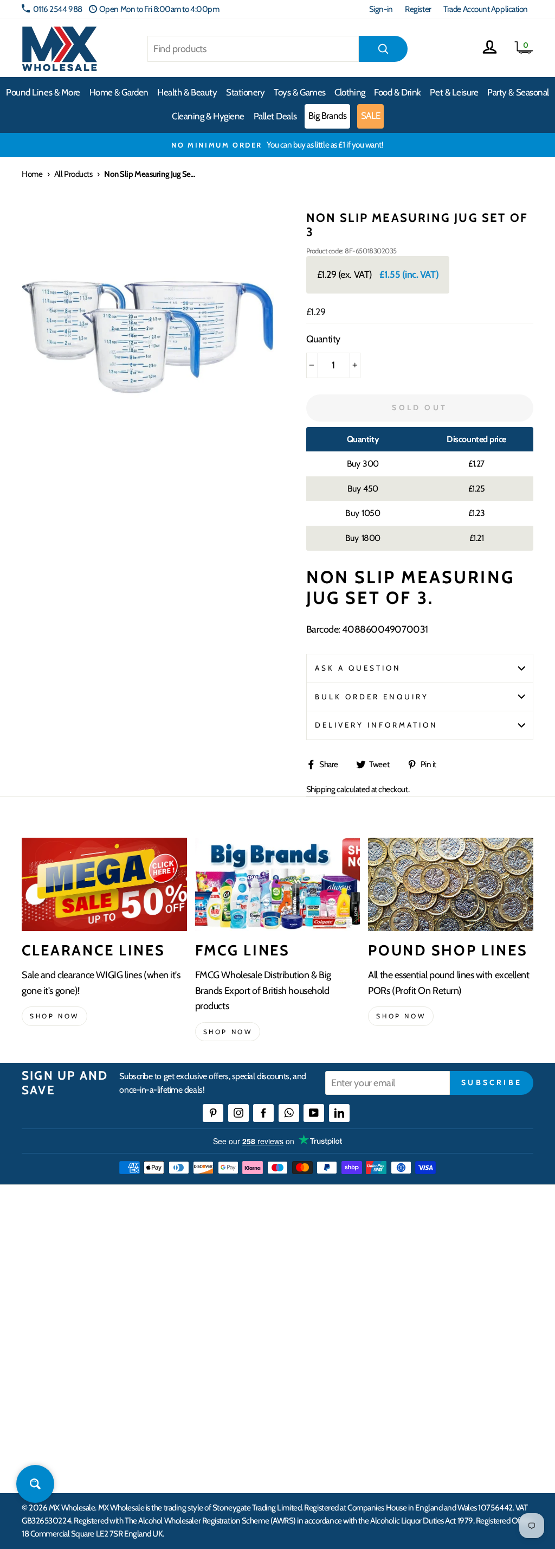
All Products (73, 174)
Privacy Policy (220, 1393)
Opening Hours (452, 1268)
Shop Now (400, 1016)
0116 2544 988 (57, 9)
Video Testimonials (343, 1268)
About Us (327, 1248)
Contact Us (445, 1248)
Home (32, 174)
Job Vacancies (448, 1347)
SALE (370, 115)
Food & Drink (397, 92)
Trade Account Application (485, 9)
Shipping (320, 789)
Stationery (245, 92)
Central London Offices (464, 1307)
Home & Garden (119, 92)
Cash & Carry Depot (458, 1288)
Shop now (54, 1016)
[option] (277, 144)
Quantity (323, 339)
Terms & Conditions (229, 1373)
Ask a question (358, 668)
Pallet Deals (275, 116)
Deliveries (214, 1288)
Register (418, 9)
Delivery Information (376, 725)
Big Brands (327, 115)
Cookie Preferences (458, 1386)
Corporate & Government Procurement (239, 1313)
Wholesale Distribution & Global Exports (248, 1347)
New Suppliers (451, 1366)
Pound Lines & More (43, 92)
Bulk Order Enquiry (372, 696)
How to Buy (217, 1268)
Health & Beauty (187, 92)
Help (206, 1248)
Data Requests (450, 1406)
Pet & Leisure (454, 92)
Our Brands (331, 1288)
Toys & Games (300, 92)
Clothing (349, 92)
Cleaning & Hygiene (208, 116)
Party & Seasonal (518, 92)
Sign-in (381, 9)
